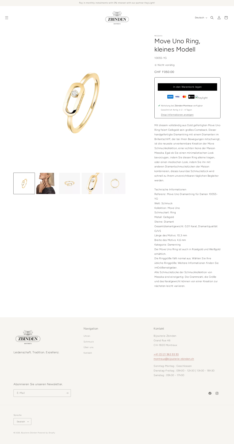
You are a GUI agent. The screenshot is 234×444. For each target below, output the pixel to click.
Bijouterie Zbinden (29, 433)
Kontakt (88, 353)
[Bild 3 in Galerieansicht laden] (69, 183)
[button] (6, 17)
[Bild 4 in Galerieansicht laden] (92, 183)
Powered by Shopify (46, 433)
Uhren (87, 336)
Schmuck (89, 341)
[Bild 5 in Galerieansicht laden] (114, 183)
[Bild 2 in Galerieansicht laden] (46, 183)
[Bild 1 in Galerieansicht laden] (24, 183)
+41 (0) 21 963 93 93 (166, 354)
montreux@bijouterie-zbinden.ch (174, 358)
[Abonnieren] (67, 393)
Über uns (89, 347)
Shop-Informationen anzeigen (177, 114)
